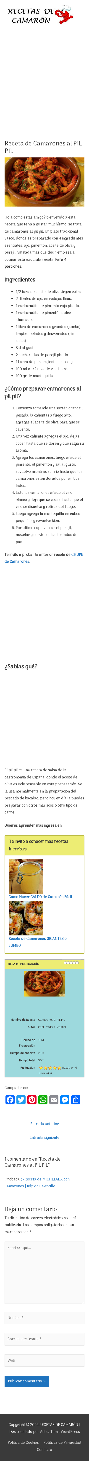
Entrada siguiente (44, 1138)
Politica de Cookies (23, 1443)
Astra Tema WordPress (60, 1432)
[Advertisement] (44, 93)
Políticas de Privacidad (62, 1443)
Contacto (44, 1450)
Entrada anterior (44, 1124)
